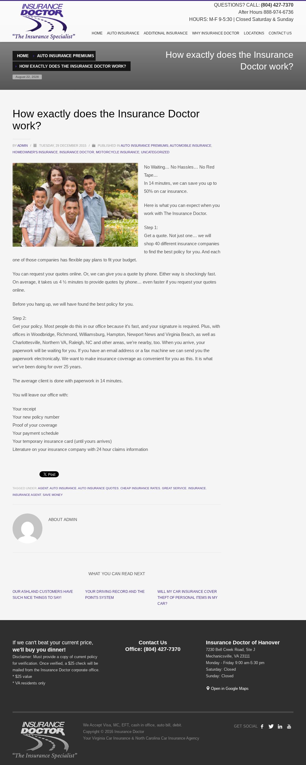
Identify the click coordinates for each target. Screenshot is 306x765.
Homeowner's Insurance (35, 152)
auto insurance (63, 488)
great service (174, 488)
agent (43, 488)
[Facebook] (262, 726)
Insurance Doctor (76, 152)
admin (23, 145)
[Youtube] (288, 726)
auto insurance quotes (98, 488)
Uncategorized (155, 152)
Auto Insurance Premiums (144, 145)
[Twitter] (271, 726)
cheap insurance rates (140, 488)
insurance (197, 488)
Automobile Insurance (190, 145)
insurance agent (27, 494)
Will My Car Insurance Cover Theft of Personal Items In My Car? (187, 598)
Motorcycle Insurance (117, 152)
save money (53, 494)
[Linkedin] (280, 726)
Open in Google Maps (229, 688)
